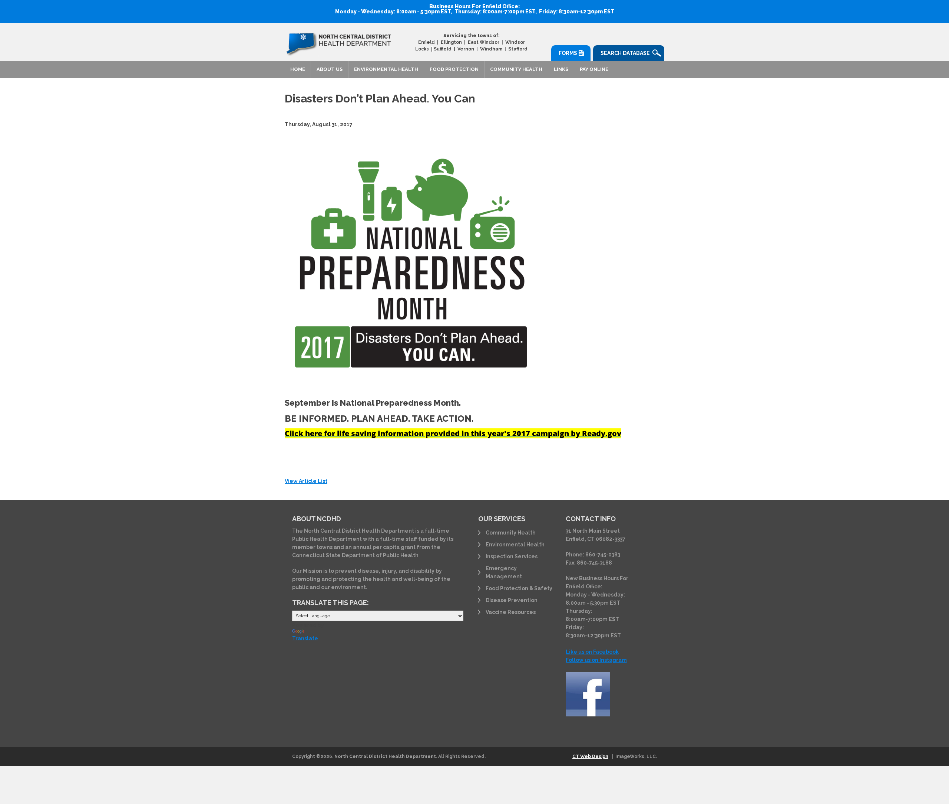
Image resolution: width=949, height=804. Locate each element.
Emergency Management (504, 572)
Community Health (516, 69)
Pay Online (594, 69)
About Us (330, 69)
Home (297, 69)
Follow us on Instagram (596, 660)
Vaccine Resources (511, 612)
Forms (568, 53)
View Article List (306, 481)
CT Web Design (590, 756)
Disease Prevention (512, 600)
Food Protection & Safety (519, 588)
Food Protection (454, 69)
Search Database (625, 53)
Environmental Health (386, 69)
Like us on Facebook (592, 652)
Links (561, 69)
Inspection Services (512, 556)
